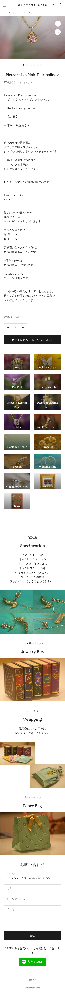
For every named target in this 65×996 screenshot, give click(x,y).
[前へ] (17, 64)
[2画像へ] (27, 65)
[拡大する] (58, 24)
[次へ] (47, 64)
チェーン (9, 278)
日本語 (31, 979)
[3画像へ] (31, 65)
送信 (32, 935)
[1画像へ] (23, 65)
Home (5, 13)
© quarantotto (32, 987)
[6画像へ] (41, 65)
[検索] (54, 5)
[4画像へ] (34, 65)
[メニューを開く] (4, 5)
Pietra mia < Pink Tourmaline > (22, 13)
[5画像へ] (37, 65)
